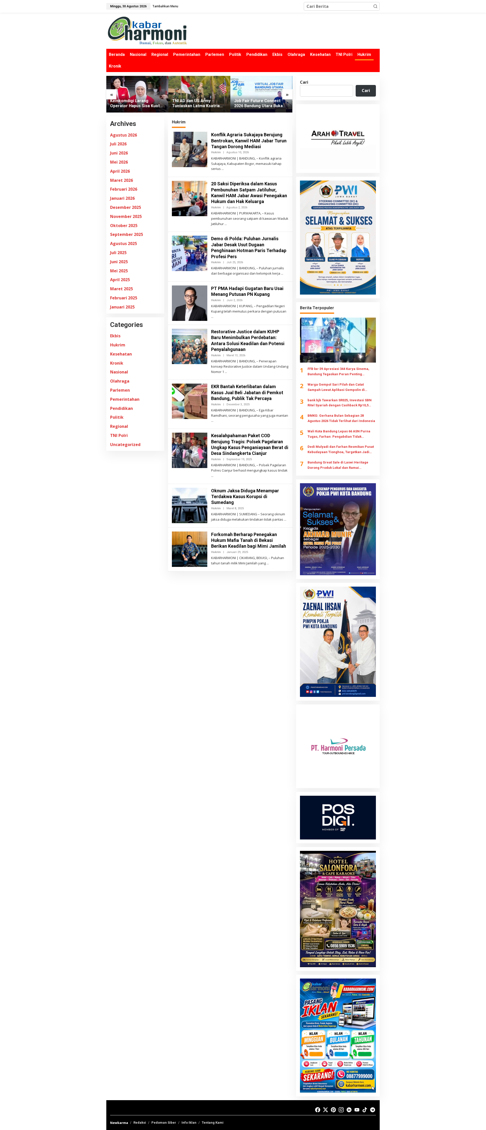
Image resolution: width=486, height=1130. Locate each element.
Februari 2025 (123, 298)
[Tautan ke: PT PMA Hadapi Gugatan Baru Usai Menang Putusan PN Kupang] (189, 302)
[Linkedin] (349, 1109)
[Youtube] (357, 1109)
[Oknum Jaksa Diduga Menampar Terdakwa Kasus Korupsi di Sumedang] (285, 519)
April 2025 (120, 280)
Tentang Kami (213, 1122)
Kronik (116, 363)
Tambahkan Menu (165, 6)
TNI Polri (119, 435)
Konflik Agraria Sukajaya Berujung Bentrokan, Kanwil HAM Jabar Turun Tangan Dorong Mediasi (249, 140)
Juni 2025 (119, 261)
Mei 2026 (119, 162)
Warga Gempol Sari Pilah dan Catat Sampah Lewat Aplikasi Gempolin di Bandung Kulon (336, 388)
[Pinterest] (333, 1109)
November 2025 (126, 216)
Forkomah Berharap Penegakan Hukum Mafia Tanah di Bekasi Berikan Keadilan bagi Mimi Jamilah (248, 540)
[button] (375, 6)
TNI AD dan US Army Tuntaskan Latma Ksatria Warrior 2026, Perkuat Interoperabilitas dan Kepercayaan (134, 103)
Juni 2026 (119, 153)
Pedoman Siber (163, 1122)
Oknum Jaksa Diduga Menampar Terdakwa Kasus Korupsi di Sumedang (245, 496)
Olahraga (119, 381)
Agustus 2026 (123, 135)
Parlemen (120, 390)
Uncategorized (125, 444)
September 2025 (126, 234)
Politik (117, 417)
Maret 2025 (121, 289)
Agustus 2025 (123, 243)
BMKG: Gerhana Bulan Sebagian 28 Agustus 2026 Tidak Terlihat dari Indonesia (341, 418)
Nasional (119, 372)
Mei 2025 (119, 271)
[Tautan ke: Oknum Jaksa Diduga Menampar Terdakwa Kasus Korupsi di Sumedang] (189, 505)
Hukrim (117, 345)
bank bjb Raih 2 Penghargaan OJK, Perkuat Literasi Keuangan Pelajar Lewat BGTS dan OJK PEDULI (260, 103)
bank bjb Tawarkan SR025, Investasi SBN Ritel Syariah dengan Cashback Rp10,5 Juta (340, 403)
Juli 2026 (118, 144)
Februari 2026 (123, 189)
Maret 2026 (121, 180)
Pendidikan (121, 408)
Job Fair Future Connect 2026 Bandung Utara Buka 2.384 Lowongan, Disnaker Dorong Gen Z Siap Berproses (197, 103)
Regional (119, 426)
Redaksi (139, 1122)
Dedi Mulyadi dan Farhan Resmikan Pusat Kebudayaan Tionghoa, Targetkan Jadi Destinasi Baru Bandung (341, 450)
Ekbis (115, 336)
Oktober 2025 (123, 225)
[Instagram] (341, 1109)
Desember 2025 (125, 207)
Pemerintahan (124, 399)
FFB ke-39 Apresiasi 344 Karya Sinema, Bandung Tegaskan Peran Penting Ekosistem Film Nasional (338, 372)
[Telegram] (372, 1109)
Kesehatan (121, 354)
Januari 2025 (122, 307)
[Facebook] (317, 1109)
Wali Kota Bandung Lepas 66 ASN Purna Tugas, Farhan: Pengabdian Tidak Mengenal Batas (339, 434)
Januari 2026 (122, 198)
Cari (304, 82)
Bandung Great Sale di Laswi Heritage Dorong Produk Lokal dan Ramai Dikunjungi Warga (338, 465)
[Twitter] (325, 1109)
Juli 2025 (118, 252)
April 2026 (120, 171)
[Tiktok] (364, 1109)
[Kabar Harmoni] (146, 30)
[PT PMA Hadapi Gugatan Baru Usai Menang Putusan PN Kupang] (212, 317)
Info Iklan (188, 1122)
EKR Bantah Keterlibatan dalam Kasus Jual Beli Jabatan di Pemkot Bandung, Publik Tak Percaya (247, 392)
